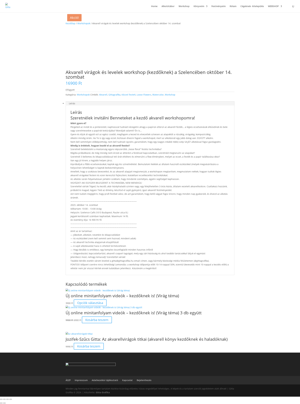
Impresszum (81, 380)
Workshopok (83, 23)
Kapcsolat (127, 380)
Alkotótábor (168, 6)
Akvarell (103, 94)
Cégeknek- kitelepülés (252, 6)
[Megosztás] (7, 399)
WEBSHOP (273, 6)
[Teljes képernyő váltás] (4, 399)
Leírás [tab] (72, 103)
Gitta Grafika (103, 392)
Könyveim (199, 6)
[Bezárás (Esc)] (10, 399)
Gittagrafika (114, 94)
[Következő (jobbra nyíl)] (4, 403)
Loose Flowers (144, 94)
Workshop (184, 6)
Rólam (233, 6)
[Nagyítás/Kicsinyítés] (1, 399)
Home (154, 6)
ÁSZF (68, 380)
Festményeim (218, 6)
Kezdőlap (70, 23)
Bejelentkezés (144, 380)
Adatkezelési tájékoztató (105, 380)
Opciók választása (90, 303)
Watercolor (158, 94)
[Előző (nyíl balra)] (1, 403)
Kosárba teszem (96, 320)
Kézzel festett (129, 94)
